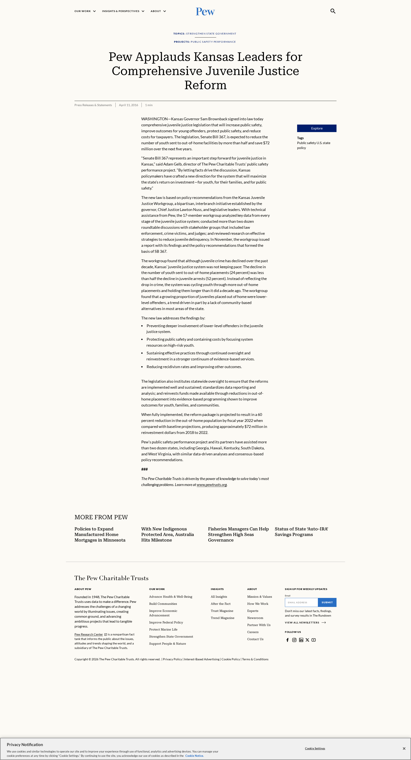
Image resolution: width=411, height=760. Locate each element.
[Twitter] (307, 640)
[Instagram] (294, 640)
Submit (327, 602)
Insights (217, 589)
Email (288, 595)
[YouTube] (313, 640)
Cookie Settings (315, 748)
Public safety (306, 143)
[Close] (404, 748)
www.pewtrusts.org (212, 484)
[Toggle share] (334, 113)
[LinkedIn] (301, 640)
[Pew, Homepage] (205, 11)
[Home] (111, 578)
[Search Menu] (333, 11)
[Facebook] (287, 640)
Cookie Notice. (194, 755)
